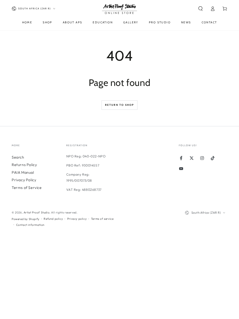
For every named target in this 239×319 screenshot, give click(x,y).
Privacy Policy (24, 179)
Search (18, 157)
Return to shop (119, 104)
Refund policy (53, 218)
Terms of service (102, 218)
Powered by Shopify (25, 219)
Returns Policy (24, 164)
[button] (200, 9)
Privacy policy (77, 218)
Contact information (30, 225)
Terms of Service (27, 187)
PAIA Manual (23, 172)
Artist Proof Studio (36, 212)
